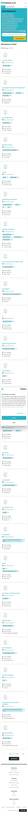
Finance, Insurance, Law (9, 28)
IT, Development (8, 14)
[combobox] (13, 34)
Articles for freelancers (14, 774)
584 (10, 754)
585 (13, 754)
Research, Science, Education (10, 31)
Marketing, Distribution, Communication (13, 19)
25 (11, 48)
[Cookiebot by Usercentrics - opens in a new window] (20, 389)
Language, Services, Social (10, 26)
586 (17, 754)
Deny (14, 422)
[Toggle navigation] (25, 3)
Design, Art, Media (8, 16)
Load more (14, 758)
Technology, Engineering (9, 24)
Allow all (14, 417)
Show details (20, 413)
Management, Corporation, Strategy (12, 21)
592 (23, 754)
